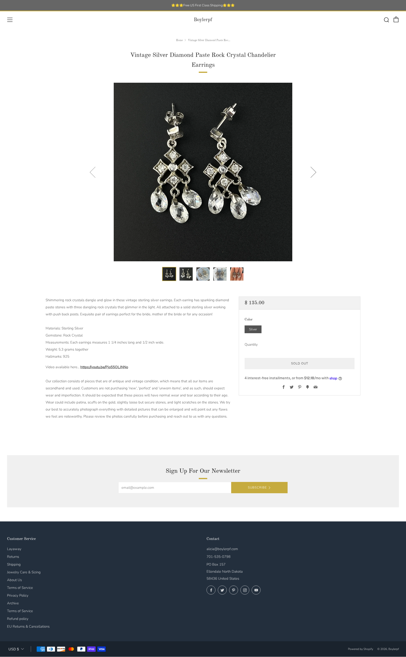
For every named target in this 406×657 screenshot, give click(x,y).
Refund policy (17, 618)
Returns (13, 556)
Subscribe (257, 487)
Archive (13, 603)
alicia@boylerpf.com (222, 549)
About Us (14, 580)
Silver (253, 329)
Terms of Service (20, 587)
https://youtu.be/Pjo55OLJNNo (104, 367)
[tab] (169, 274)
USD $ (13, 649)
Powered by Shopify (360, 649)
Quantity (251, 344)
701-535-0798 (218, 556)
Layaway (14, 549)
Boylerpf (203, 19)
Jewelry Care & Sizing (24, 572)
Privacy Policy (17, 595)
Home (179, 40)
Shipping (14, 564)
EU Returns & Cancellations (28, 626)
